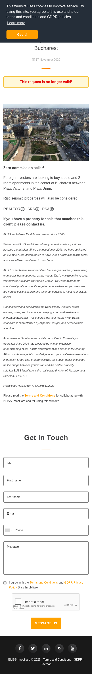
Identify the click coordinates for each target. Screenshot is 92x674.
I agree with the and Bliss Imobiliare (46, 585)
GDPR (78, 659)
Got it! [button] (22, 34)
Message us (46, 623)
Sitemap (46, 664)
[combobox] (46, 462)
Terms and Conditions (44, 582)
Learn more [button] (16, 23)
